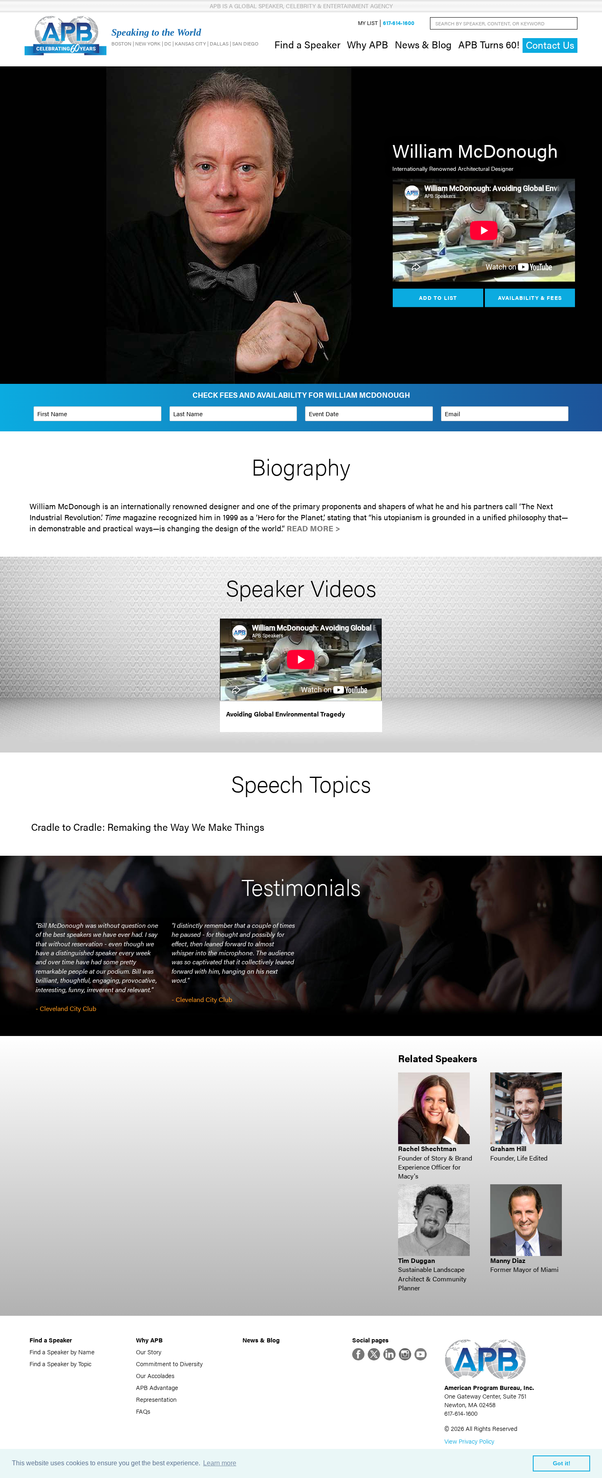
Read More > (313, 528)
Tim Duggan (416, 1260)
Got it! (561, 1463)
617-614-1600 (398, 23)
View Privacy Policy (469, 1441)
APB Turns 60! (488, 44)
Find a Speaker (307, 44)
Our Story (148, 1351)
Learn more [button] (219, 1463)
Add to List (438, 297)
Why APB (367, 44)
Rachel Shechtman (427, 1148)
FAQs (143, 1411)
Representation (156, 1399)
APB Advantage (157, 1387)
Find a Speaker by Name (62, 1351)
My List (368, 23)
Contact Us (550, 45)
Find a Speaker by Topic (60, 1363)
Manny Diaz (507, 1260)
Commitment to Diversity (169, 1363)
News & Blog (423, 44)
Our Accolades (155, 1375)
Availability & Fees (529, 297)
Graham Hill (508, 1148)
